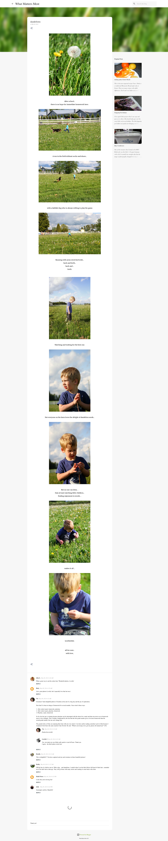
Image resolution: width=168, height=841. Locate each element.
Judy (37, 787)
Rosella (38, 754)
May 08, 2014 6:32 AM (45, 698)
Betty (37, 688)
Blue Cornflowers (119, 146)
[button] (31, 28)
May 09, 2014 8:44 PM (46, 787)
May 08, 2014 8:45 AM (54, 739)
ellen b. (38, 678)
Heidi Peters (39, 776)
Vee (37, 698)
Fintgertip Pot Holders (120, 113)
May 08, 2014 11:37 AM (47, 764)
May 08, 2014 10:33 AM (47, 754)
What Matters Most (27, 4)
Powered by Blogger (85, 835)
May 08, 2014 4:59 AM (46, 688)
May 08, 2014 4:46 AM (47, 678)
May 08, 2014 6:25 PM (50, 776)
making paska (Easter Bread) (122, 79)
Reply (38, 684)
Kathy (38, 764)
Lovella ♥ (44, 739)
